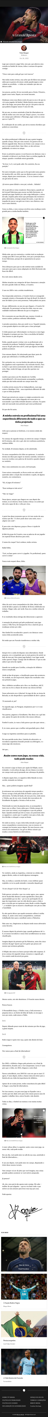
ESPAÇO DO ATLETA (37, 1397)
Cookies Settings (35, 1406)
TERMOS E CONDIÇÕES (38, 1400)
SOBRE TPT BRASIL (8, 1397)
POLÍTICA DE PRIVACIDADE (11, 1400)
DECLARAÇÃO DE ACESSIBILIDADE (14, 1406)
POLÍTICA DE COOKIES (10, 1403)
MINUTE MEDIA (35, 1403)
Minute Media (20, 1414)
